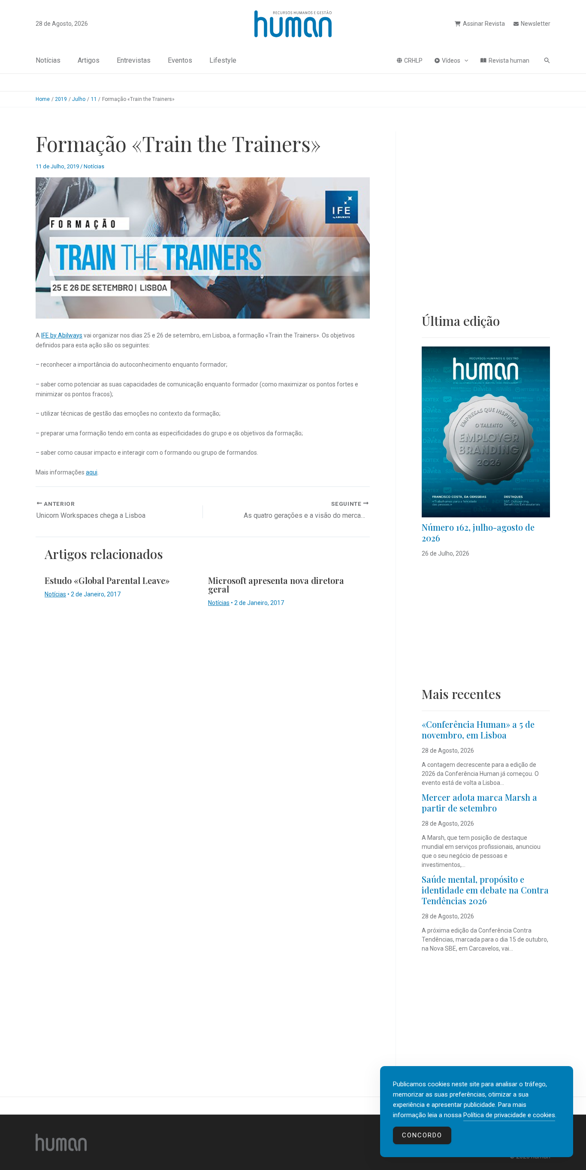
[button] (464, 60)
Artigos (89, 60)
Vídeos (451, 60)
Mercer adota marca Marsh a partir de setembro (479, 802)
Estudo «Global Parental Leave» (107, 580)
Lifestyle (222, 60)
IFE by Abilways (61, 335)
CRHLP (413, 60)
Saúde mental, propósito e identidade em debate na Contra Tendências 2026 (485, 889)
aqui (91, 472)
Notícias (48, 60)
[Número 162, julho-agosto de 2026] (486, 431)
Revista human (509, 60)
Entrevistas (134, 60)
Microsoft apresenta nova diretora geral (276, 584)
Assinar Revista (484, 23)
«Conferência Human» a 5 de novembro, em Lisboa (478, 729)
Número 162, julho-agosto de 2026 (478, 532)
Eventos (180, 60)
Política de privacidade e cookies (509, 1115)
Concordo (422, 1135)
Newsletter (535, 23)
